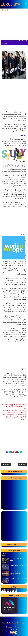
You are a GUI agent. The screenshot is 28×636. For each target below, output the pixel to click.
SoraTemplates (14, 622)
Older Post (22, 464)
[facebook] (11, 629)
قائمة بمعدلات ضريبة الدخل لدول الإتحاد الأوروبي (17, 559)
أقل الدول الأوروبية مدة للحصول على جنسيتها (18, 579)
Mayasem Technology (15, 626)
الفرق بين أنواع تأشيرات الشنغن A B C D (17, 565)
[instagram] (14, 629)
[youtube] (16, 629)
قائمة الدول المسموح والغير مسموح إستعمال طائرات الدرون (13, 554)
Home (14, 619)
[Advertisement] (14, 26)
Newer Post (6, 464)
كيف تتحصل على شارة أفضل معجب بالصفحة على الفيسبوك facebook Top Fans (17, 573)
